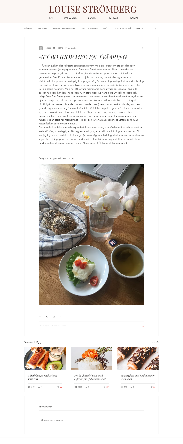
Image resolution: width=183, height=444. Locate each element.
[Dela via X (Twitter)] (47, 317)
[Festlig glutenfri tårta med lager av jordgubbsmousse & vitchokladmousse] (91, 358)
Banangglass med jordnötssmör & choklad (138, 377)
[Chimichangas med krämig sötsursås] (45, 358)
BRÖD (106, 28)
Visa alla (155, 341)
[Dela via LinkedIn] (54, 317)
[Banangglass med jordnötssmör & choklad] (138, 358)
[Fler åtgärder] (142, 48)
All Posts (28, 28)
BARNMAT (42, 28)
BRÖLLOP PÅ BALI (89, 28)
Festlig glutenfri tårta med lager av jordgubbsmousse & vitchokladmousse (90, 377)
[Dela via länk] (61, 317)
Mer (138, 28)
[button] (133, 18)
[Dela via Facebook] (40, 317)
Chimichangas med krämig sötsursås (42, 377)
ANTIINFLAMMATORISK (64, 28)
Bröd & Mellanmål (123, 28)
